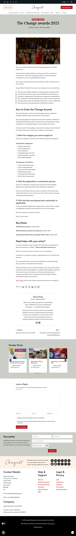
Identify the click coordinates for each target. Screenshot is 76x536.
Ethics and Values (43, 489)
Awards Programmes (44, 482)
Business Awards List (14, 13)
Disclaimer (59, 484)
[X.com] (13, 2)
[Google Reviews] (58, 464)
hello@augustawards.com (14, 493)
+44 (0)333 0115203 (13, 497)
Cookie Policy (59, 482)
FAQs (39, 492)
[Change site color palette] (71, 2)
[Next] (65, 360)
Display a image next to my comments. (31, 418)
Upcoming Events (45, 13)
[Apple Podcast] (55, 464)
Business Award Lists (43, 484)
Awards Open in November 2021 (58, 362)
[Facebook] (10, 2)
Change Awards (44, 67)
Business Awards (38, 19)
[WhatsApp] (35, 287)
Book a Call (8, 7)
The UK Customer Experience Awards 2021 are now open (17, 362)
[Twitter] (62, 460)
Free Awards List (66, 7)
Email (34, 413)
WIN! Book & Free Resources (33, 13)
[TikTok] (65, 460)
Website (49, 413)
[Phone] (65, 464)
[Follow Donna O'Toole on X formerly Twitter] (36, 322)
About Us (40, 479)
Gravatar (25, 418)
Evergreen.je (51, 523)
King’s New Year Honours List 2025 (25, 331)
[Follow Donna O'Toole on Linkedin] (39, 322)
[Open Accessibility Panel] (3, 532)
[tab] (35, 373)
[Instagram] (7, 2)
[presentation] (18, 353)
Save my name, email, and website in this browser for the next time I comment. (36, 422)
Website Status (38, 527)
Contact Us (41, 487)
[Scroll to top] (72, 529)
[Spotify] (52, 464)
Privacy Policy (60, 487)
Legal (57, 479)
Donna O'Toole (38, 297)
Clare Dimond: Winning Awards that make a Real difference (50, 332)
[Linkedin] (4, 2)
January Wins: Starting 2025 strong (36, 362)
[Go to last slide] (10, 360)
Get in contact (20, 280)
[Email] (38, 287)
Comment (19, 389)
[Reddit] (32, 287)
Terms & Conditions (61, 489)
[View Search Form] (68, 2)
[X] (29, 287)
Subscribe (52, 451)
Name (19, 413)
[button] (72, 532)
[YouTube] (16, 2)
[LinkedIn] (23, 287)
